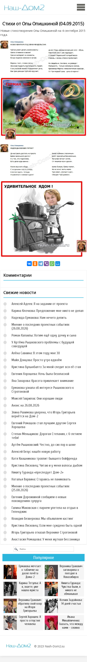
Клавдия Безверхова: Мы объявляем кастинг (42, 519)
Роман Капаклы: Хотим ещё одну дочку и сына (44, 335)
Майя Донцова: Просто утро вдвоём (37, 360)
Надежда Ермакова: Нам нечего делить (39, 318)
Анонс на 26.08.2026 (25, 405)
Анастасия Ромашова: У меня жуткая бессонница (46, 539)
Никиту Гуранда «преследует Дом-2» (37, 472)
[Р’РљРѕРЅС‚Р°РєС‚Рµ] (29, 263)
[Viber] (46, 263)
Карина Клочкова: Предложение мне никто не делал (48, 311)
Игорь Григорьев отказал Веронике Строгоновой (44, 532)
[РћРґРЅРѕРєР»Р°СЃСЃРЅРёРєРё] (35, 263)
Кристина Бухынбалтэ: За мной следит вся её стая (46, 367)
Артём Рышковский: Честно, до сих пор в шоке (44, 445)
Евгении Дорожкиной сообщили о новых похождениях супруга (39, 499)
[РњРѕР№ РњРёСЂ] (57, 263)
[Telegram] (40, 263)
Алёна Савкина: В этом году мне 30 (36, 353)
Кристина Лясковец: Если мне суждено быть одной (47, 525)
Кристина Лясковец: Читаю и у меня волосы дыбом (47, 465)
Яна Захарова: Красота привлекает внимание (43, 381)
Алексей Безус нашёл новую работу (36, 452)
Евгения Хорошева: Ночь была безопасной (40, 374)
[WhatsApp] (52, 263)
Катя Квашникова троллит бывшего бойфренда (44, 458)
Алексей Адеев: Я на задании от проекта (40, 304)
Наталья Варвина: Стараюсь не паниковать (41, 479)
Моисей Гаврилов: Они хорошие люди (37, 398)
